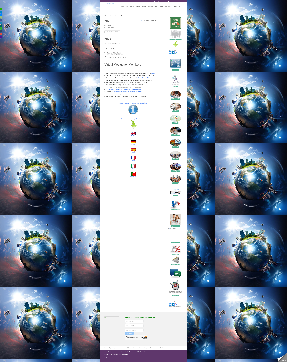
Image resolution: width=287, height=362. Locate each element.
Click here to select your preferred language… (133, 119)
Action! (129, 1)
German (119, 91)
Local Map (175, 123)
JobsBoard (162, 1)
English (115, 91)
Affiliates (138, 6)
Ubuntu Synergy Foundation (120, 354)
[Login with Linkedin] (173, 52)
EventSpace (168, 1)
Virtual (124, 57)
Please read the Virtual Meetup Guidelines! (133, 103)
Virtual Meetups (117, 52)
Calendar (161, 6)
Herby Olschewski (115, 357)
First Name (127, 318)
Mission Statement (175, 242)
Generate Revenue (175, 264)
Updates (135, 347)
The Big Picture (175, 295)
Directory (144, 1)
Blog (156, 6)
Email (126, 328)
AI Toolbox (175, 86)
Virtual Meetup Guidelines (145, 78)
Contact (170, 6)
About (127, 6)
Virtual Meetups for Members (115, 54)
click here (153, 73)
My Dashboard (175, 70)
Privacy (156, 347)
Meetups (157, 1)
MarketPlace (139, 1)
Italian (133, 91)
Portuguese (138, 91)
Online (120, 57)
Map (148, 1)
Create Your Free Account (175, 39)
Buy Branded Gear (175, 226)
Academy (173, 1)
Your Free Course (175, 209)
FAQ (166, 6)
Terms (151, 347)
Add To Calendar (113, 31)
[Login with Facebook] (170, 52)
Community (153, 1)
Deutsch (133, 144)
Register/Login (124, 1)
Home (122, 6)
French (129, 91)
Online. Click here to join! (113, 43)
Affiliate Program (175, 254)
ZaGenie (112, 351)
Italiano (133, 168)
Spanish (124, 91)
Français (133, 160)
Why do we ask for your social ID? (174, 54)
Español (133, 152)
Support (175, 6)
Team (124, 347)
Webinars (175, 195)
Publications (150, 6)
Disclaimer (162, 347)
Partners (144, 6)
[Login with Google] (175, 52)
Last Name (127, 323)
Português (133, 176)
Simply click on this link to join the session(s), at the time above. (123, 89)
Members (132, 6)
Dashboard (134, 1)
